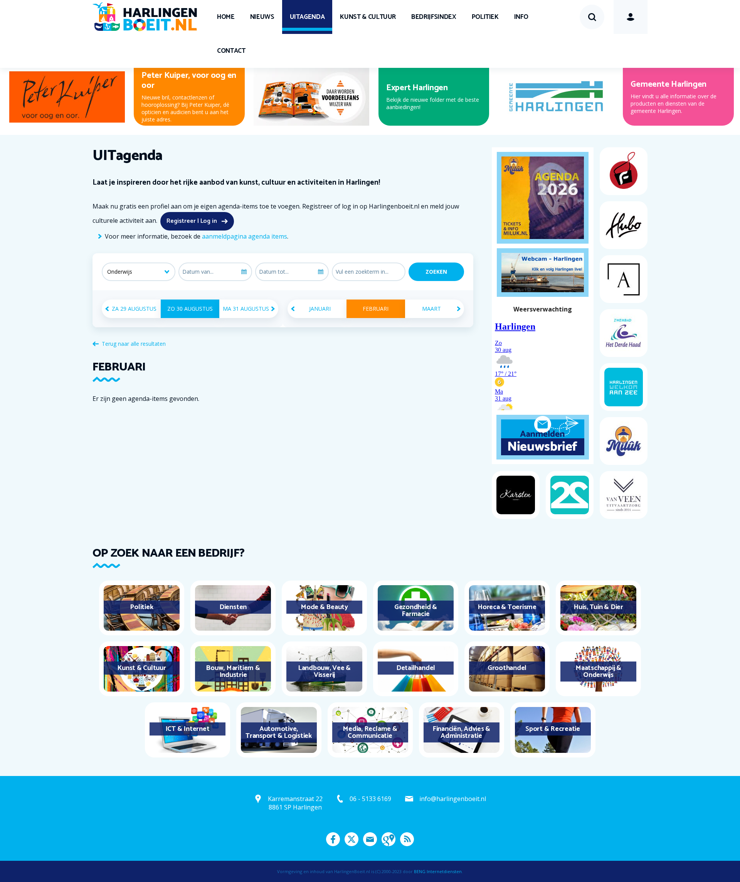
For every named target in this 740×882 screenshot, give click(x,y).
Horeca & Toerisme (507, 607)
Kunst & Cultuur (368, 17)
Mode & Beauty (324, 607)
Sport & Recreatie (552, 729)
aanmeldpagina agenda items (244, 236)
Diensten (233, 607)
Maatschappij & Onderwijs (598, 671)
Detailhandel (415, 668)
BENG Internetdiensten (438, 871)
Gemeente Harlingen (668, 84)
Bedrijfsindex (433, 17)
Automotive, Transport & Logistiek (279, 732)
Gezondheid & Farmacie (415, 610)
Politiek (485, 17)
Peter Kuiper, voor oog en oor (188, 81)
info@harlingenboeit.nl (452, 798)
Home (226, 17)
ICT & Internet (187, 729)
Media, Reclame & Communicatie (370, 732)
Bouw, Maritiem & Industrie (233, 671)
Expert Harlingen (417, 88)
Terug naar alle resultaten (134, 343)
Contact (231, 50)
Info (521, 17)
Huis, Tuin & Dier (598, 607)
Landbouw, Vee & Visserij (324, 671)
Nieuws (262, 17)
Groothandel (507, 668)
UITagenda (307, 17)
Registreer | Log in (191, 221)
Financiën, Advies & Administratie (461, 732)
